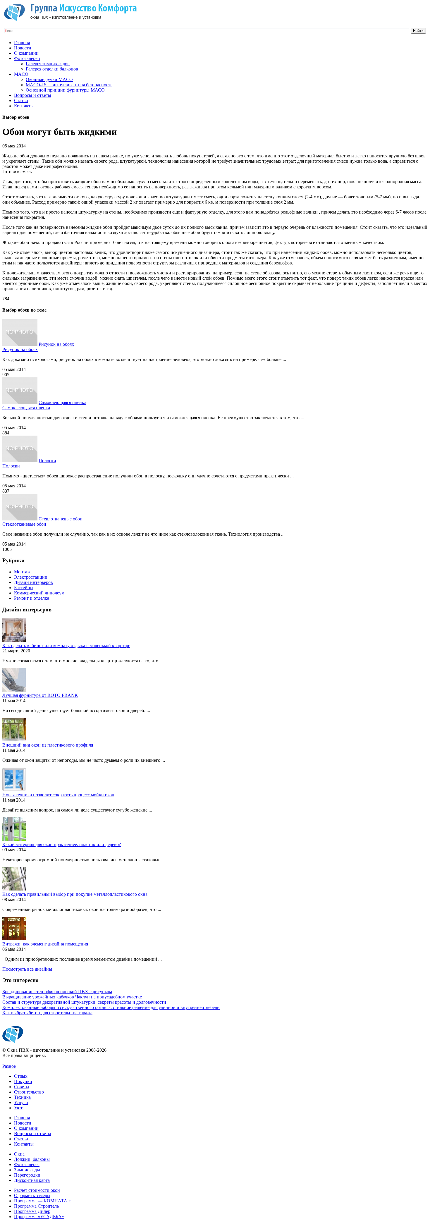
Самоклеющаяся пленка (62, 402)
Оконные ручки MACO (49, 79)
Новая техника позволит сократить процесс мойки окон (58, 794)
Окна (19, 1153)
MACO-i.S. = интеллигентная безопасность (69, 84)
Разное (9, 1066)
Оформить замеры (32, 1195)
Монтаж (22, 571)
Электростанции (30, 577)
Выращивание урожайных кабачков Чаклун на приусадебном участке (72, 996)
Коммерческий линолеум (39, 592)
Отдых (20, 1076)
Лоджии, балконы (32, 1159)
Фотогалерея (26, 1164)
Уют (18, 1107)
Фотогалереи (27, 58)
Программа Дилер (32, 1211)
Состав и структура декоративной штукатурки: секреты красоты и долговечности (84, 1002)
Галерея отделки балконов (52, 68)
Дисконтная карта (32, 1180)
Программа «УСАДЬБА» (39, 1216)
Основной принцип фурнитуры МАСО (65, 89)
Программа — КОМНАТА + (42, 1200)
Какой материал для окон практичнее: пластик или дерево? (61, 844)
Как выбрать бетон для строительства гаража (47, 1012)
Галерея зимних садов (48, 63)
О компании (26, 53)
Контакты (24, 105)
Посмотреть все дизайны (27, 969)
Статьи (21, 100)
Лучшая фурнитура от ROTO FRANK (40, 695)
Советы (21, 1086)
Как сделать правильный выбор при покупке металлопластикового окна (74, 894)
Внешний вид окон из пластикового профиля (47, 744)
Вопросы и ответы (32, 95)
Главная (22, 42)
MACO (21, 74)
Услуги (21, 1102)
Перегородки (27, 1175)
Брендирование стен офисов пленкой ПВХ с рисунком (57, 991)
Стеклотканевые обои (60, 518)
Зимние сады (27, 1169)
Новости (22, 47)
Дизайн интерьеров (33, 582)
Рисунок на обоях (56, 344)
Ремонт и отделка (31, 598)
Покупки (23, 1081)
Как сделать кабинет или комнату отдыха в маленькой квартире (66, 645)
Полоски (47, 460)
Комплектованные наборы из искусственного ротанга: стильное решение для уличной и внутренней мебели (111, 1007)
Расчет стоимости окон (37, 1190)
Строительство (29, 1091)
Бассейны (23, 587)
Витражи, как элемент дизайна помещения (45, 943)
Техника (22, 1097)
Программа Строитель (36, 1206)
